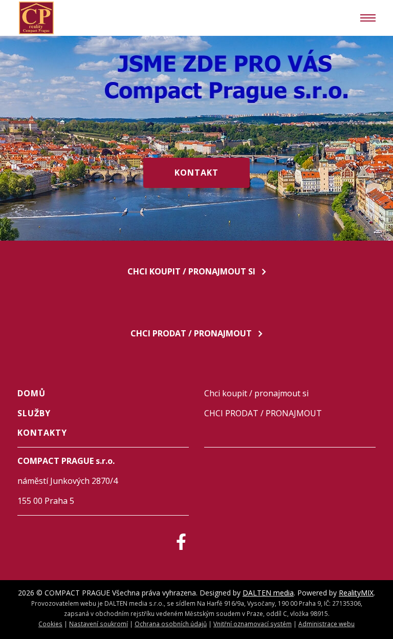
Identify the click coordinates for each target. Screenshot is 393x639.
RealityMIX (356, 593)
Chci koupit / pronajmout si (191, 271)
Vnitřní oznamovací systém (252, 624)
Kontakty (42, 432)
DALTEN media (268, 593)
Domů (31, 393)
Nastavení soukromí (98, 624)
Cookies (50, 624)
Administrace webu (326, 624)
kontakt (196, 172)
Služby (34, 413)
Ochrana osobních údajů (171, 624)
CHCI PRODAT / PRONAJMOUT (191, 333)
